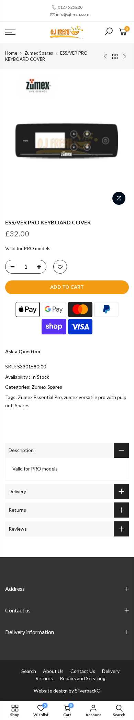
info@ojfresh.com (72, 14)
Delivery (111, 671)
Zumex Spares (38, 53)
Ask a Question (22, 351)
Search (28, 671)
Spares (22, 405)
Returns (44, 678)
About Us (53, 671)
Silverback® (88, 691)
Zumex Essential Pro (40, 397)
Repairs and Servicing (82, 678)
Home (11, 53)
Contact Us (82, 671)
